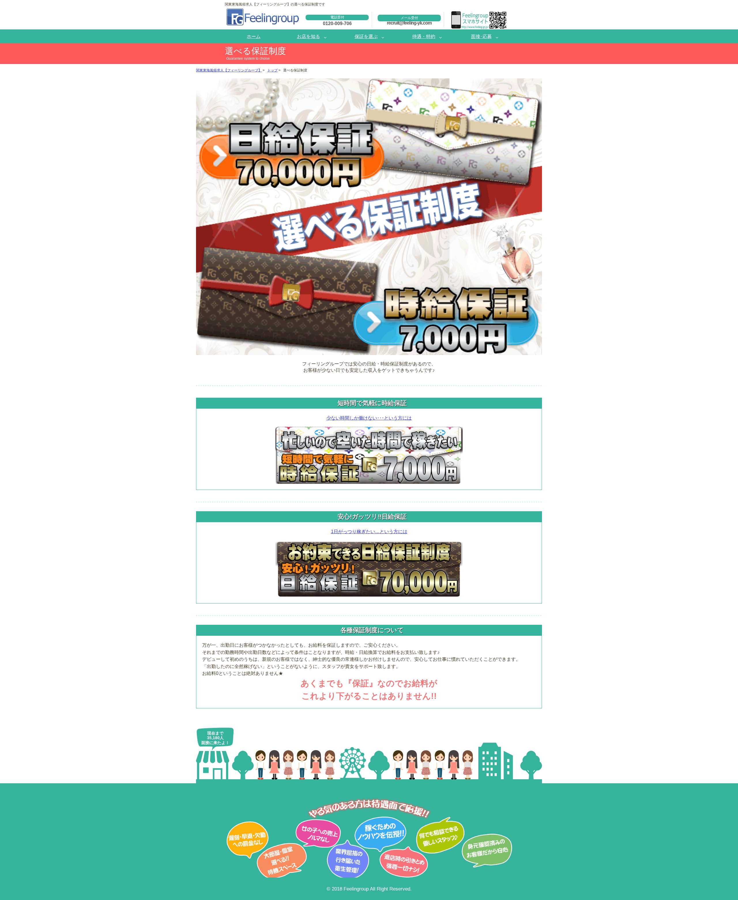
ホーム (254, 36)
